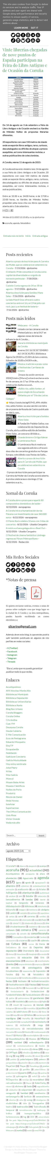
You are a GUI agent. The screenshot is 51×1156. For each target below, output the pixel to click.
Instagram (12, 654)
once (47, 1053)
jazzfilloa (42, 1008)
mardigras (11, 1018)
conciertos (31, 937)
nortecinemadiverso (25, 1046)
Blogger (43, 1146)
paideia (13, 1059)
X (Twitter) (12, 648)
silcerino (12, 1100)
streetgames (41, 1100)
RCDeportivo (12, 1079)
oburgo (46, 1049)
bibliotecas (29, 906)
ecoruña (43, 954)
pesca (33, 1063)
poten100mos (40, 1069)
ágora (18, 882)
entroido (15, 968)
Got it (34, 28)
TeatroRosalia (39, 1107)
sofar (21, 1100)
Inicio (28, 235)
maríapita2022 (12, 1022)
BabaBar (29, 896)
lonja (15, 1015)
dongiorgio (33, 954)
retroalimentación (14, 1083)
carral (20, 916)
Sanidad (24, 1093)
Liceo (8, 1015)
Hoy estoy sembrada (16, 764)
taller (25, 1103)
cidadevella (29, 923)
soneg (29, 1100)
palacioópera (26, 1059)
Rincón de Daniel (14, 797)
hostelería (20, 1001)
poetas (46, 1066)
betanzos (40, 903)
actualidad (35, 870)
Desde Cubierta (13, 731)
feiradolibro (25, 223)
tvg (24, 1117)
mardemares (41, 1015)
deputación (11, 950)
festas (9, 981)
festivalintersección (40, 981)
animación (10, 889)
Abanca (23, 866)
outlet (46, 1056)
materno (9, 1025)
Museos (32, 1039)
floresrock (30, 988)
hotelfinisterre (33, 1002)
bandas (29, 899)
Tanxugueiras (38, 1103)
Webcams (10, 1130)
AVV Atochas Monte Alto (18, 690)
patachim (24, 1063)
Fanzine (9, 974)
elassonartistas (13, 960)
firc (20, 988)
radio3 (34, 1076)
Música (44, 1038)
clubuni (43, 927)
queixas (9, 1076)
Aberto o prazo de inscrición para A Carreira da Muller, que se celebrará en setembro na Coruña (27, 264)
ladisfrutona (21, 1012)
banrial (42, 899)
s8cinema (19, 1086)
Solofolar (10, 804)
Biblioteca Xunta (14, 705)
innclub (40, 1004)
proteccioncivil (11, 1073)
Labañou (9, 1012)
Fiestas (32, 984)
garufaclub (38, 998)
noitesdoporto (36, 1042)
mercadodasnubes (35, 1028)
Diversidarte (28, 951)
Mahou (29, 1015)
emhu (11, 964)
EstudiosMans (12, 971)
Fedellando (11, 753)
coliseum (10, 930)
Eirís (42, 957)
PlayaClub (10, 1066)
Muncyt (10, 778)
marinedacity (40, 1022)
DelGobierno (11, 947)
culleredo (45, 940)
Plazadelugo (34, 1066)
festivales (22, 981)
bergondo (23, 903)
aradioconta (23, 889)
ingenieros (27, 1005)
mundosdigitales (33, 1035)
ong (10, 1056)
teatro (9, 1107)
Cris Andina (11, 720)
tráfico (9, 1113)
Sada (29, 1086)
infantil (16, 1005)
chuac (43, 920)
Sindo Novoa (12, 800)
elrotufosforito (43, 961)
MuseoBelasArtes (17, 1039)
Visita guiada (33, 1127)
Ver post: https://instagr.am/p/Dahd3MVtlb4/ (27, 1120)
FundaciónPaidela (14, 995)
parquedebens (12, 1063)
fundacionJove (37, 991)
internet (20, 1008)
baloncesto (42, 896)
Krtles (9, 771)
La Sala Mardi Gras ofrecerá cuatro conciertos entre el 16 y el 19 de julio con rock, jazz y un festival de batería (25, 303)
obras (35, 1049)
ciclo (7, 923)
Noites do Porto (14, 789)
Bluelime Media (21, 1149)
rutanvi (9, 1086)
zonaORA (38, 1130)
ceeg (36, 920)
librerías (35, 1012)
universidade (43, 1117)
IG (7, 1005)
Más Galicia (12, 775)
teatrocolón (22, 1106)
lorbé (22, 1015)
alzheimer (25, 886)
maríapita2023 (26, 1022)
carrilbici (42, 916)
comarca (26, 929)
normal (9, 1046)
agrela (28, 882)
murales (45, 1035)
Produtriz (10, 793)
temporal (10, 1110)
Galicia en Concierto (16, 756)
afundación (11, 878)
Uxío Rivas (11, 815)
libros (44, 1012)
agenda (16, 223)
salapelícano (41, 1090)
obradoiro (25, 1049)
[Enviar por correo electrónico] (3, 210)
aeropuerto (30, 874)
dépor (25, 947)
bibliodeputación (13, 906)
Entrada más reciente (13, 235)
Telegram (11, 658)
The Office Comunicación (18, 811)
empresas (38, 964)
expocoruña (27, 971)
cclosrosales (26, 920)
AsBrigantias (11, 893)
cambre (13, 913)
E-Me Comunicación (16, 734)
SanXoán (28, 1096)
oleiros (36, 1052)
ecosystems (10, 958)
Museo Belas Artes (15, 782)
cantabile (23, 913)
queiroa (43, 1073)
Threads (11, 661)
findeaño (12, 988)
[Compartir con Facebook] (11, 210)
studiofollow (12, 1103)
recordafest (38, 1079)
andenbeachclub (39, 886)
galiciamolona (23, 998)
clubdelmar (33, 927)
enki (47, 964)
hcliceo (9, 1001)
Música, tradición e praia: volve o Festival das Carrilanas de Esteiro (33, 367)
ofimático (26, 1053)
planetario (42, 1063)
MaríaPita (26, 1018)
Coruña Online (13, 716)
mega (40, 1025)
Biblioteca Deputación (17, 698)
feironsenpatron (12, 978)
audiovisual (44, 893)
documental (44, 951)
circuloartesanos (17, 926)
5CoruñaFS (11, 866)
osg (17, 1055)
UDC (32, 1117)
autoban (12, 896)
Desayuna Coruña (14, 727)
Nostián (42, 1046)
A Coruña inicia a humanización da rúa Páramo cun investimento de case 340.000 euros (26, 514)
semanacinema (42, 1096)
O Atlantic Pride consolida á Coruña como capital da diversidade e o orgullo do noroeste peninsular (26, 275)
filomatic (45, 984)
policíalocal (13, 1069)
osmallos (28, 1056)
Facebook (12, 651)
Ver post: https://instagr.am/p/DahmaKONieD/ (25, 1124)
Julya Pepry (11, 767)
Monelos (27, 1032)
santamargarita (13, 1096)
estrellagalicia (35, 967)
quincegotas (21, 1076)
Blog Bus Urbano (14, 709)
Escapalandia (12, 749)
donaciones (21, 954)
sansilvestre (40, 1093)
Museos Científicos (15, 786)
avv (20, 896)
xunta (19, 1130)
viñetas (22, 1127)
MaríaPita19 (40, 1018)
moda (19, 1032)
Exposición (41, 971)
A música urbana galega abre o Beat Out (25, 528)
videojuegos (11, 1127)
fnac (38, 988)
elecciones (30, 961)
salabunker (13, 1090)
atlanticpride (28, 892)
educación (27, 957)
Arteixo (42, 889)
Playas (23, 1066)
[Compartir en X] (9, 210)
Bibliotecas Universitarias (18, 701)
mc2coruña (25, 1025)
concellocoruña (40, 933)
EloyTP (9, 745)
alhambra (10, 885)
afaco (42, 874)
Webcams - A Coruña (28, 325)
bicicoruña (10, 909)
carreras (31, 916)
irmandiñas (30, 1008)
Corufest (43, 937)
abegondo (32, 866)
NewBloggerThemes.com (25, 1152)
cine (47, 923)
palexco (42, 1059)
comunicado (11, 934)
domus (11, 954)
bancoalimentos (13, 899)
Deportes (38, 947)
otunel (37, 1056)
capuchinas (44, 913)
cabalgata (45, 909)
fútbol (46, 995)
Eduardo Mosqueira (15, 742)
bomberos (33, 910)
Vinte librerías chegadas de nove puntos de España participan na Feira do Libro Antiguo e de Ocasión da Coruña (25, 60)
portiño (26, 1069)
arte (34, 889)
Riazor (28, 1083)
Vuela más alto (13, 822)
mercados (10, 1032)
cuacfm (33, 940)
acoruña (8, 223)
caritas (11, 916)
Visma (43, 1127)
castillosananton (12, 920)
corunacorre (11, 940)
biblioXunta (42, 906)
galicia (11, 998)
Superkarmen (12, 808)
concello (23, 934)
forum (46, 988)
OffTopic (13, 1052)
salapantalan (26, 1090)
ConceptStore (18, 937)
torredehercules (25, 1110)
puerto (23, 1072)
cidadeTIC (17, 923)
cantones (33, 913)
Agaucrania (28, 878)
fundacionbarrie (17, 991)
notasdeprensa (12, 1049)
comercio (42, 930)
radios (43, 1076)
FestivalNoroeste (17, 984)
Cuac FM (10, 723)
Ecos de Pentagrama (16, 738)
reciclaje (25, 1080)
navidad (18, 1042)
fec (23, 974)
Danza (42, 944)
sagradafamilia (43, 1086)
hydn (44, 1001)
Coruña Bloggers (14, 712)
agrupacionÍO (40, 883)
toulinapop (41, 1110)
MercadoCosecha (13, 1029)
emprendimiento (25, 964)
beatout (9, 903)
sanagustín (11, 1093)
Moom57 (9, 1035)
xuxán (29, 1130)
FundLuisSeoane (33, 995)
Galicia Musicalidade (16, 760)
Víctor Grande (13, 819)
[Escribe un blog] (6, 210)
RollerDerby (40, 1083)
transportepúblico (33, 1113)
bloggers (22, 910)
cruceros (23, 940)
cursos (31, 944)
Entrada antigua (40, 235)
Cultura (15, 943)
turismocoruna (12, 1117)
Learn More (21, 28)
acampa (43, 866)
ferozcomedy (41, 978)
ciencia (39, 923)
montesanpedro (40, 1032)
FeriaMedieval (27, 978)
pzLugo (34, 1073)
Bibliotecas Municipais (17, 694)
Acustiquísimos (13, 687)
